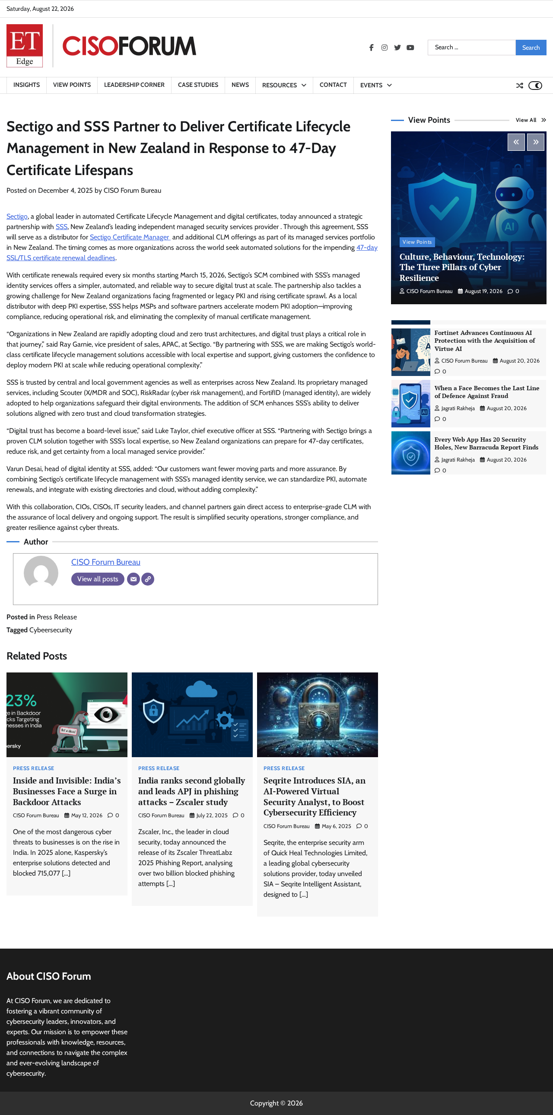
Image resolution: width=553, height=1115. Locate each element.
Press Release (57, 617)
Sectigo (17, 216)
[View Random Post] (519, 85)
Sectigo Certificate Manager (130, 237)
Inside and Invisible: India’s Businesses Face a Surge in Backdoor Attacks (67, 791)
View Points (72, 85)
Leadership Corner (134, 85)
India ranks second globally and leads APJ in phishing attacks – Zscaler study (191, 791)
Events (371, 85)
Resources (279, 85)
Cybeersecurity (50, 630)
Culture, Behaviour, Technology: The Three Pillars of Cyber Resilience (462, 267)
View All (526, 120)
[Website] (147, 579)
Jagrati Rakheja (458, 358)
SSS (61, 227)
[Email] (133, 579)
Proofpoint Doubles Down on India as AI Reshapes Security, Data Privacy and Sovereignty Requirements (485, 448)
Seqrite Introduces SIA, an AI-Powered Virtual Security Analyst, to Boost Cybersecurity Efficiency (314, 796)
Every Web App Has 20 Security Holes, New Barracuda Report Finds (486, 393)
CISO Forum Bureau (132, 190)
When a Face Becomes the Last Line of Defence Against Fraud (487, 342)
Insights (26, 85)
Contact (333, 85)
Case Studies (198, 85)
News (240, 85)
